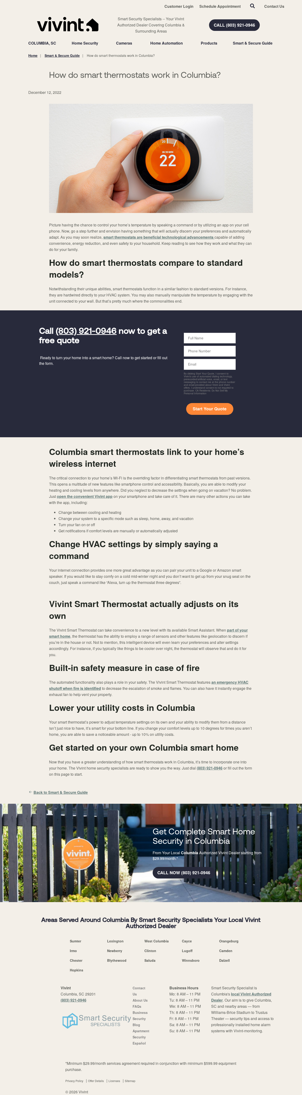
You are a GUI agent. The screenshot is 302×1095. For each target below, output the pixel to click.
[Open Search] (252, 6)
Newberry (114, 950)
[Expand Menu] (100, 43)
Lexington (115, 941)
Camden (225, 950)
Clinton (150, 950)
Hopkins (76, 970)
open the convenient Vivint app (85, 496)
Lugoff (187, 950)
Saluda (149, 960)
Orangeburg (229, 941)
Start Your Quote (209, 409)
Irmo (73, 950)
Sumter (75, 941)
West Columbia (156, 941)
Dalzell (224, 960)
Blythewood (116, 960)
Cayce (187, 941)
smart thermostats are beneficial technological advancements (158, 237)
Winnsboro (191, 960)
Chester (76, 960)
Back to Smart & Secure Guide (61, 792)
